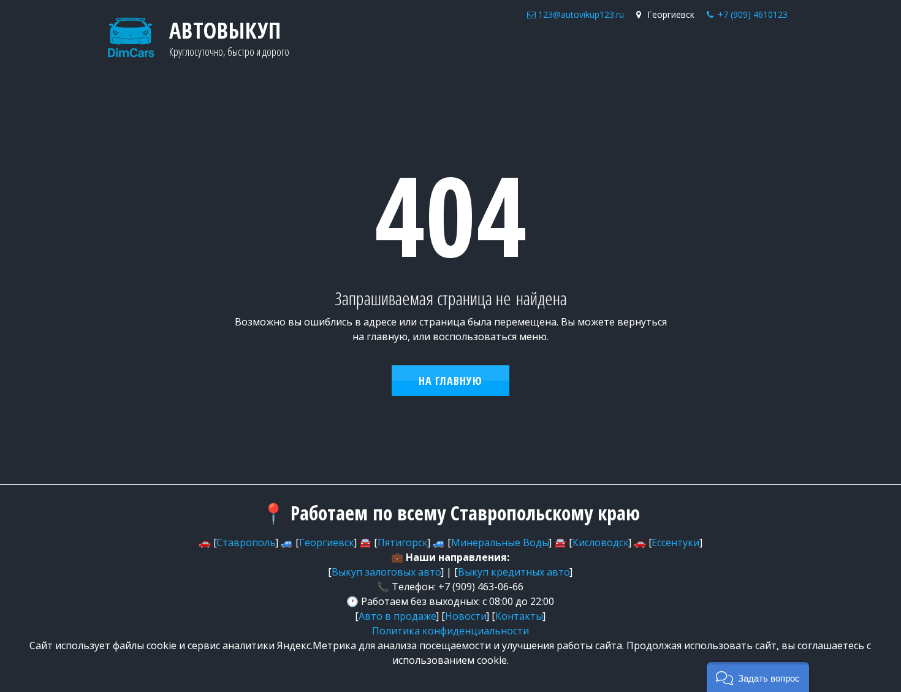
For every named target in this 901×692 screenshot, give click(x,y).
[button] (758, 677)
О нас (639, 49)
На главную (450, 380)
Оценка (598, 49)
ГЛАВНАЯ (543, 49)
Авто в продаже (711, 49)
